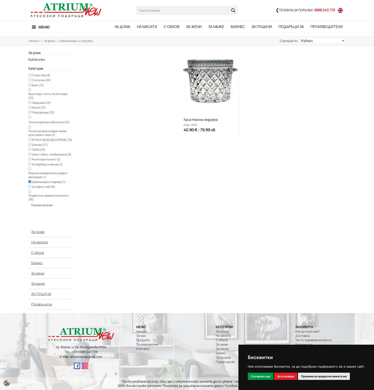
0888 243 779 (324, 9)
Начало (34, 41)
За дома (122, 26)
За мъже (216, 26)
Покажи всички (42, 205)
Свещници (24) (41, 102)
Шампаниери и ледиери (76, 41)
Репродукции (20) (43, 112)
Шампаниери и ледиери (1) (49, 182)
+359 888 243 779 (85, 352)
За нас (141, 336)
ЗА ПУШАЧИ (261, 26)
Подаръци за (291, 26)
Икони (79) (39, 107)
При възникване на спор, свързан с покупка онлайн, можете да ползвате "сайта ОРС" (187, 381)
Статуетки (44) (41, 80)
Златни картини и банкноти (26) (48, 122)
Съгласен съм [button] (260, 376)
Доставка (302, 336)
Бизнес (238, 26)
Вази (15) (38, 85)
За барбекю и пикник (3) (47, 164)
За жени (194, 26)
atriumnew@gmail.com (86, 357)
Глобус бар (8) (41, 75)
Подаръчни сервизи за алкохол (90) (48, 197)
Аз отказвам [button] (285, 376)
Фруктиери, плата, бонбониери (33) (48, 95)
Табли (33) (38, 149)
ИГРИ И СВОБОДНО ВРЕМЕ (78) (52, 139)
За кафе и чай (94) (43, 186)
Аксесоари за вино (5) (46, 159)
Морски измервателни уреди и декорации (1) (47, 175)
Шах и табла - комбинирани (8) (51, 154)
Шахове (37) (40, 144)
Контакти (142, 349)
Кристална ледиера (201, 119)
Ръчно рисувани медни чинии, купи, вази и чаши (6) (47, 133)
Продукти (143, 340)
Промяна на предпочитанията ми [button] (324, 376)
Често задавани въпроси (313, 340)
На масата (147, 26)
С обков (171, 26)
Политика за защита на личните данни (193, 386)
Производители (326, 26)
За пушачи (223, 357)
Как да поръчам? (307, 331)
